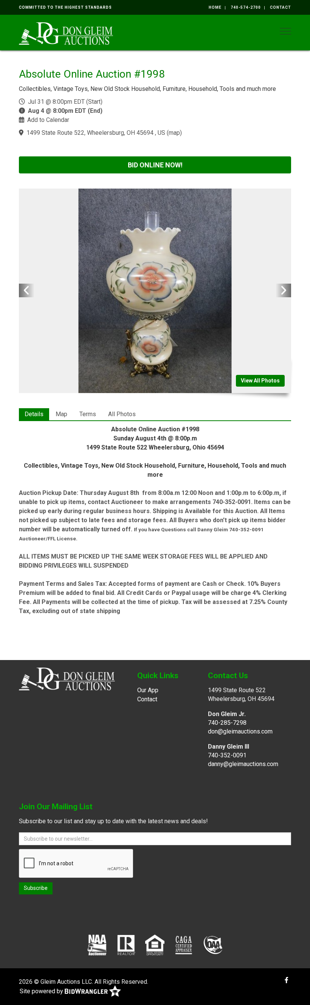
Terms (87, 414)
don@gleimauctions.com (240, 731)
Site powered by (42, 991)
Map (61, 414)
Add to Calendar (48, 119)
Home (215, 7)
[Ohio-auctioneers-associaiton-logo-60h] (213, 945)
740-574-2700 (246, 7)
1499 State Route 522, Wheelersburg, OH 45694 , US (95, 132)
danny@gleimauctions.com (243, 764)
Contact (280, 7)
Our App (147, 690)
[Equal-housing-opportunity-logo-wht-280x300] (155, 945)
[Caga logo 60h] (183, 945)
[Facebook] (286, 980)
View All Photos (260, 381)
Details (34, 414)
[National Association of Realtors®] (126, 945)
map (174, 132)
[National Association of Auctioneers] (97, 945)
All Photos (122, 414)
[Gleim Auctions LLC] (66, 33)
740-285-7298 (227, 722)
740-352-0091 (227, 755)
